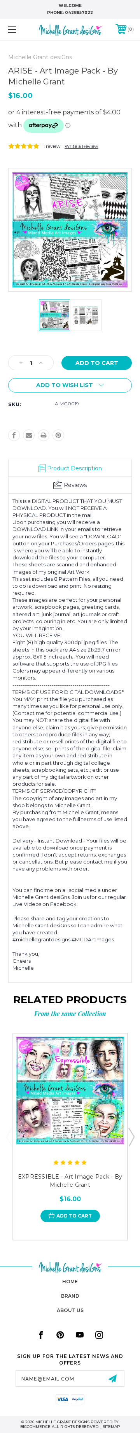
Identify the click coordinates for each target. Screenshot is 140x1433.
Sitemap (111, 1426)
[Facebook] (14, 435)
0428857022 (79, 12)
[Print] (43, 435)
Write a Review (81, 146)
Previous (9, 1136)
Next (131, 1136)
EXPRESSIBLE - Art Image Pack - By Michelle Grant (70, 1180)
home (70, 1281)
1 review (52, 146)
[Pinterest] (58, 435)
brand (70, 1296)
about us (70, 1310)
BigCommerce (35, 1426)
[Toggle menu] (20, 29)
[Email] (29, 435)
